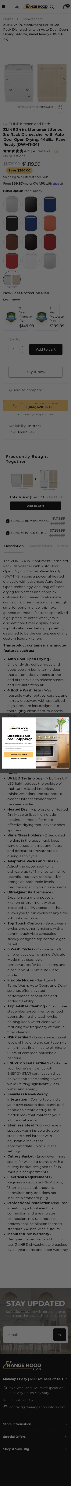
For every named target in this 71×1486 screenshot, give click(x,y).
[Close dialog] (67, 719)
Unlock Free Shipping (19, 754)
